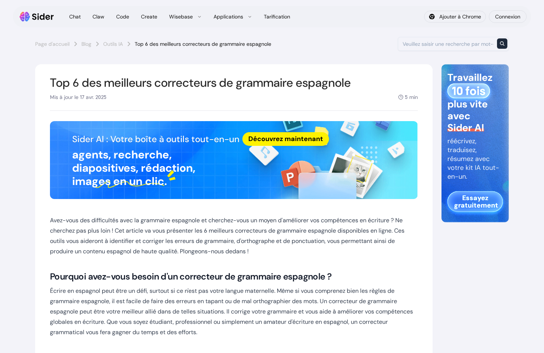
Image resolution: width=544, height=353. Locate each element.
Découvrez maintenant (285, 138)
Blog (86, 44)
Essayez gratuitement (476, 201)
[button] (234, 160)
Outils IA (113, 44)
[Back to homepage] (36, 16)
